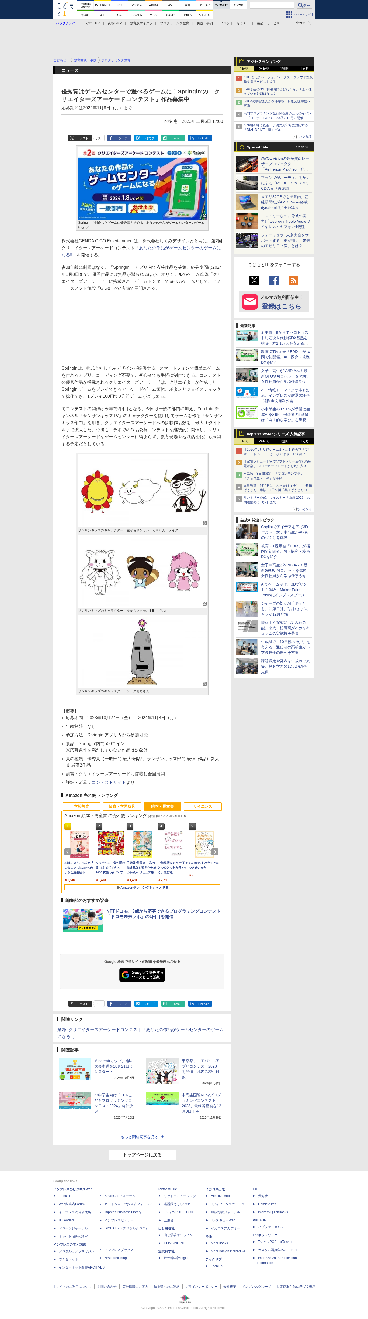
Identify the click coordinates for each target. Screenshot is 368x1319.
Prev (68, 852)
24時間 (264, 69)
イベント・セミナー (234, 23)
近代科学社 (166, 1251)
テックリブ (214, 1259)
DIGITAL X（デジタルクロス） (127, 1228)
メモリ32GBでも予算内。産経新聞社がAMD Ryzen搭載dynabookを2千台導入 (284, 202)
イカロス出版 (215, 1189)
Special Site (257, 147)
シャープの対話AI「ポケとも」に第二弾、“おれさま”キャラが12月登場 (285, 608)
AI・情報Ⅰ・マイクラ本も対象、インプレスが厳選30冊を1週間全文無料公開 (286, 395)
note (177, 138)
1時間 (244, 69)
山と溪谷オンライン (178, 1235)
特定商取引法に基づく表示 (296, 1287)
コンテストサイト (109, 782)
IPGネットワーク (265, 1235)
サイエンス (202, 806)
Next (215, 852)
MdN (209, 1236)
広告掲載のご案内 (135, 1287)
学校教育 (81, 806)
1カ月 (304, 69)
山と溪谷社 (166, 1228)
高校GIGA (115, 23)
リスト (99, 138)
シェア (123, 138)
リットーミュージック (180, 1196)
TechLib (217, 1266)
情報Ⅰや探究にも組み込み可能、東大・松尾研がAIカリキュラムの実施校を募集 (285, 627)
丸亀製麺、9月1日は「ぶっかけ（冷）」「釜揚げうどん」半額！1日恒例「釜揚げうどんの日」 (278, 490)
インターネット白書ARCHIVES (82, 1267)
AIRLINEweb (220, 1196)
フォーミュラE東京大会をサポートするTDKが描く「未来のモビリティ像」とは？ (285, 240)
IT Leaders (66, 1220)
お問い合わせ (107, 1287)
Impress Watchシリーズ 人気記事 (276, 434)
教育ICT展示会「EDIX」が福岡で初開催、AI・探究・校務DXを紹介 (285, 357)
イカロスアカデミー (225, 1228)
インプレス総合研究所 (75, 1212)
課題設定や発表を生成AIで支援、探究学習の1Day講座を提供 (285, 666)
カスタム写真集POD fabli (277, 1250)
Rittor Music (167, 1189)
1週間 (284, 69)
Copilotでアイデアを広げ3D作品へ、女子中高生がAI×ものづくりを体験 (284, 532)
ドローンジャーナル (73, 1228)
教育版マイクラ (141, 23)
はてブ (149, 138)
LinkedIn (203, 138)
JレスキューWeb (223, 1220)
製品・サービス (268, 23)
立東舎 (168, 1220)
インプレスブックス (119, 1250)
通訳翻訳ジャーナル (225, 1212)
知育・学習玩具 (122, 806)
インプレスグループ (256, 1287)
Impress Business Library (123, 1212)
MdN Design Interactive (228, 1251)
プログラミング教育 (174, 23)
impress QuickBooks (273, 1212)
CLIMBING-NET (175, 1243)
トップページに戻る (142, 1155)
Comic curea (267, 1204)
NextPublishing (116, 1258)
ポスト (83, 138)
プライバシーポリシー (201, 1287)
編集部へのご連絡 (167, 1287)
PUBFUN (259, 1220)
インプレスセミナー (119, 1220)
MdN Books (219, 1243)
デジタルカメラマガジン (76, 1251)
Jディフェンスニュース (228, 1204)
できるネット (68, 1259)
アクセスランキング (264, 61)
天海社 (263, 1196)
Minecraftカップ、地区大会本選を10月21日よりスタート (113, 1066)
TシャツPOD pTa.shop (275, 1242)
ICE (255, 1189)
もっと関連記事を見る (139, 1137)
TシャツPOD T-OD (178, 1212)
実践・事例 (205, 23)
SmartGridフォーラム (120, 1196)
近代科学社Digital (176, 1258)
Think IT (64, 1196)
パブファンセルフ (271, 1227)
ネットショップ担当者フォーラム (129, 1204)
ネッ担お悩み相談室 (73, 1236)
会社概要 (229, 1287)
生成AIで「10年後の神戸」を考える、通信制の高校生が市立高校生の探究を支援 (285, 647)
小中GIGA (93, 23)
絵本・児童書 (162, 806)
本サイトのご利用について (72, 1287)
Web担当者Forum (72, 1204)
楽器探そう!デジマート (180, 1204)
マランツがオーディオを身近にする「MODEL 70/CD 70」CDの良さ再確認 (285, 183)
